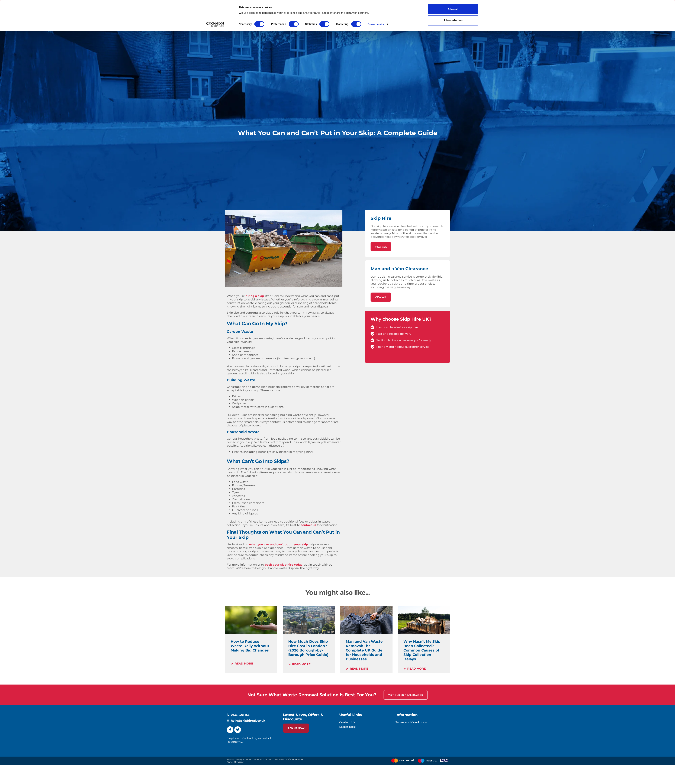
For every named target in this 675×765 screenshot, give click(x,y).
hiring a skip (255, 296)
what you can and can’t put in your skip (278, 544)
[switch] (294, 24)
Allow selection (453, 20)
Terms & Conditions (262, 759)
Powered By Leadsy (235, 762)
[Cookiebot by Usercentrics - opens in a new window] (215, 24)
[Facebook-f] (230, 729)
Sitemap (230, 759)
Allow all (453, 9)
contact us (308, 525)
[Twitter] (237, 729)
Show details (376, 24)
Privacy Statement (244, 759)
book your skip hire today (284, 564)
